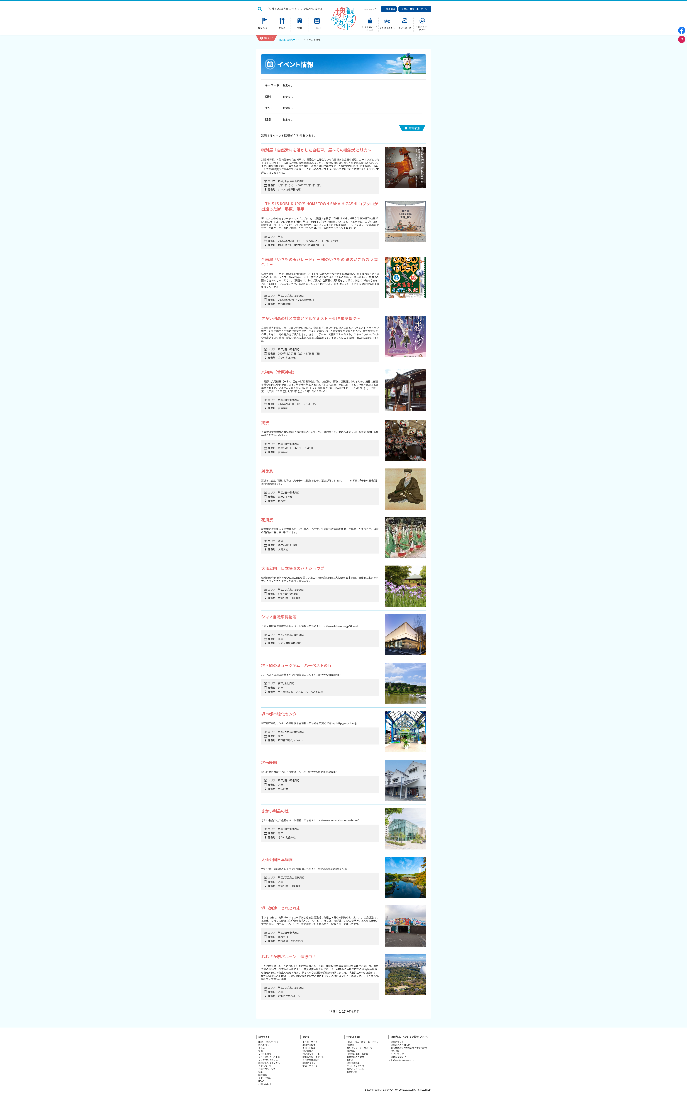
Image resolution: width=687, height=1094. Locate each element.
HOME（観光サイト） (290, 39)
